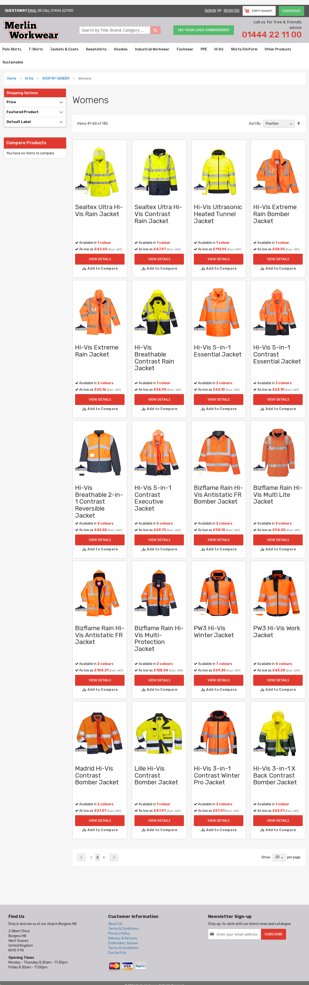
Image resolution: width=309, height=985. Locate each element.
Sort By (255, 124)
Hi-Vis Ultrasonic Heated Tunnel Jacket (218, 214)
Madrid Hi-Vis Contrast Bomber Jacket (97, 775)
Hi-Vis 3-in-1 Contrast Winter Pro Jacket (217, 775)
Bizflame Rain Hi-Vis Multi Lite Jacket (277, 494)
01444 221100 (62, 11)
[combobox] (120, 30)
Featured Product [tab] (23, 112)
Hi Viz (29, 78)
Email (32, 11)
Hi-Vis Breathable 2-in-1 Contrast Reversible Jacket (99, 501)
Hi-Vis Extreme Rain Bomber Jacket (275, 214)
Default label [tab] (19, 122)
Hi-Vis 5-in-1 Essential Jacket (218, 351)
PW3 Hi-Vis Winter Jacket (214, 631)
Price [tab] (11, 102)
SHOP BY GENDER (56, 78)
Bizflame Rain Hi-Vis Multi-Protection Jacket (159, 638)
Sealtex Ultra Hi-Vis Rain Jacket (99, 210)
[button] (100, 269)
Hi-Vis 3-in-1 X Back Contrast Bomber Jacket (275, 775)
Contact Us (117, 953)
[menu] (154, 56)
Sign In (210, 11)
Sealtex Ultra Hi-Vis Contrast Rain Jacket (158, 214)
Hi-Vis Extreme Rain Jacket (97, 351)
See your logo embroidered (203, 29)
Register (231, 11)
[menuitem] (12, 49)
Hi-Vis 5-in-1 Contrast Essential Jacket (277, 354)
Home (11, 78)
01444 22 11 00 (272, 35)
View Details (100, 259)
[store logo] (41, 30)
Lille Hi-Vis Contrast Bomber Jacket (156, 775)
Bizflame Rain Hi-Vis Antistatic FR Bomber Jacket (218, 494)
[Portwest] (81, 187)
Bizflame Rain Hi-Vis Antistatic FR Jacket (99, 635)
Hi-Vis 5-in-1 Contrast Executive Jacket (152, 498)
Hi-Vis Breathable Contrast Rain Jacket (154, 358)
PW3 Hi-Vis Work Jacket (276, 631)
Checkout (291, 10)
